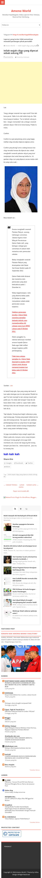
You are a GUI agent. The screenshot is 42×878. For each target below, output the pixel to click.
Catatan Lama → (32, 485)
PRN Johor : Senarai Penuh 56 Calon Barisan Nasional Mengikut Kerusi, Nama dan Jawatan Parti (19, 784)
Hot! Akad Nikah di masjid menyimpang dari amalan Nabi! (25, 601)
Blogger (8, 718)
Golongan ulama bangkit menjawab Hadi (18, 703)
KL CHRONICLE (10, 817)
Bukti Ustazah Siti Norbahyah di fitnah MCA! (20, 516)
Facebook (19, 463)
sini (11, 385)
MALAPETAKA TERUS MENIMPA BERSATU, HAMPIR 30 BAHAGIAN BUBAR (18, 739)
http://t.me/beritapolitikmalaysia (25, 35)
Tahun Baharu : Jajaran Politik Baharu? (17, 819)
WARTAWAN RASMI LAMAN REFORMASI (19, 681)
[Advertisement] (21, 83)
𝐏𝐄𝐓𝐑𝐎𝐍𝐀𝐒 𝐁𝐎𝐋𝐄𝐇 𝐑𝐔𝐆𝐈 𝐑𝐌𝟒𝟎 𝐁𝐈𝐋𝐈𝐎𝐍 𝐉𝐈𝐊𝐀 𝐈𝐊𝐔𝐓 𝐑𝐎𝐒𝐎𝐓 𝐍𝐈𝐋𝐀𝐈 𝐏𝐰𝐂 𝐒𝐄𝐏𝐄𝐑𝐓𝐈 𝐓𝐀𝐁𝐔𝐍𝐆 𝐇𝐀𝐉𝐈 (20, 685)
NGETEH (7, 720)
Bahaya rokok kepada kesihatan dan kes (18, 748)
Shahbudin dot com (12, 736)
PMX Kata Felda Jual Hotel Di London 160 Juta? (20, 711)
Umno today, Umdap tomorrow (15, 792)
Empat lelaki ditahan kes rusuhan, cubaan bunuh (20, 695)
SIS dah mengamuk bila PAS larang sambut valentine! (23, 536)
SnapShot (8, 805)
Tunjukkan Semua (35, 770)
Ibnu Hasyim (9, 765)
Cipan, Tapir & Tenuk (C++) (14, 710)
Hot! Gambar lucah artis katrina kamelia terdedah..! (25, 558)
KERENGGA (9, 693)
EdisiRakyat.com (11, 746)
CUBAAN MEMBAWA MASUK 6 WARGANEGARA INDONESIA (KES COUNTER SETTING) (20, 757)
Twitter (30, 463)
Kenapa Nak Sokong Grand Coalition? (19, 634)
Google (9, 463)
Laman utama (21, 486)
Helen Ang (9, 790)
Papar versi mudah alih (21, 491)
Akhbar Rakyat (10, 726)
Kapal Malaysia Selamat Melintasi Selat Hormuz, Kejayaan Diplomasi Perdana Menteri (20, 729)
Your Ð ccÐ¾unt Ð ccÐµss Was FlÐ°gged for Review (19, 799)
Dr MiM (7, 780)
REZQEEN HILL (10, 797)
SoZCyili (8, 754)
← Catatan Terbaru (10, 485)
